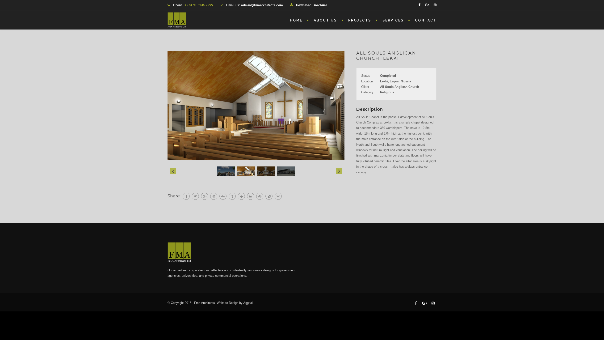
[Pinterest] (213, 196)
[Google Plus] (204, 196)
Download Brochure (311, 5)
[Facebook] (186, 196)
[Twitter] (195, 196)
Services (393, 20)
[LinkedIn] (250, 196)
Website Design (227, 303)
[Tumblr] (232, 196)
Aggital (248, 303)
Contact (425, 20)
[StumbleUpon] (259, 196)
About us (325, 20)
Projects (359, 20)
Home (296, 20)
